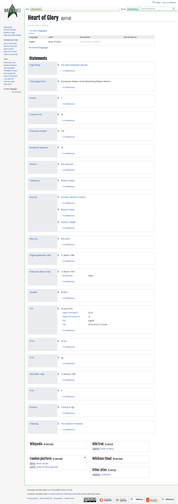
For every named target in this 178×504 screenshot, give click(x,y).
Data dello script (36, 374)
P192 (31, 357)
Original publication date (40, 255)
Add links (17, 92)
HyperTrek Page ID (70, 312)
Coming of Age (67, 407)
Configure (32, 33)
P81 (64, 320)
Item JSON (8, 84)
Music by (33, 238)
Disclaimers (58, 498)
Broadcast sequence (38, 147)
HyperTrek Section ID (71, 316)
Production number (38, 131)
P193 (31, 390)
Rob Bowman (67, 164)
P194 (31, 341)
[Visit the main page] (12, 11)
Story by (33, 197)
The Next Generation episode (74, 65)
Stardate (33, 292)
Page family (34, 65)
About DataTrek (46, 498)
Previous (33, 407)
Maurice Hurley (67, 180)
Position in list (35, 114)
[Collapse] (84, 457)
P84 (64, 324)
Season (32, 98)
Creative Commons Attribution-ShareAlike (64, 494)
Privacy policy (32, 498)
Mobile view (69, 498)
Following (33, 423)
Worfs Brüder (42, 463)
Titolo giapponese (37, 81)
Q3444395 (106, 474)
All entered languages (38, 47)
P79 (31, 308)
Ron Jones (65, 238)
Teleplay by (34, 180)
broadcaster (68, 275)
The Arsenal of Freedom (72, 423)
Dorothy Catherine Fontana (73, 197)
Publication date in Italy (39, 271)
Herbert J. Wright (68, 222)
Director (33, 164)
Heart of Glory (107, 448)
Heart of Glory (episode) (47, 467)
